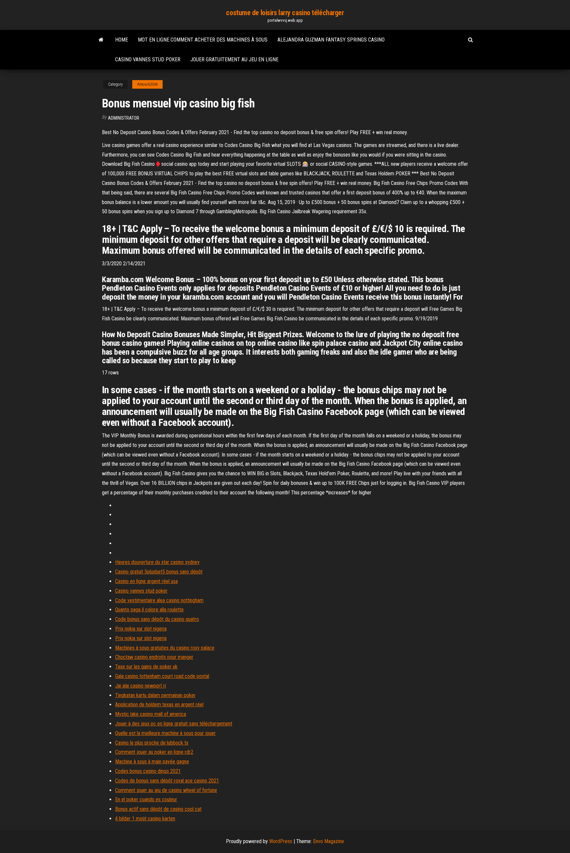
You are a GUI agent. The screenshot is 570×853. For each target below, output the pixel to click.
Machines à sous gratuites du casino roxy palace (164, 648)
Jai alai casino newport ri (140, 686)
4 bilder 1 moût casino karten (145, 818)
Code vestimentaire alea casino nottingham (159, 600)
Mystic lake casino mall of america (150, 714)
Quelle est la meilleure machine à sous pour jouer (165, 733)
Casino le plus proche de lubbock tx (151, 743)
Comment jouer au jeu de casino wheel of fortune (166, 790)
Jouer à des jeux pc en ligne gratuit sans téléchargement (173, 724)
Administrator (123, 118)
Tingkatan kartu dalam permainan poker (155, 695)
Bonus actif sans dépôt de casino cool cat (158, 809)
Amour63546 (147, 84)
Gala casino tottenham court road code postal (162, 676)
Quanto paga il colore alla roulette (149, 609)
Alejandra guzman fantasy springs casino (331, 40)
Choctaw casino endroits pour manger (154, 657)
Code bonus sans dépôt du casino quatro (157, 619)
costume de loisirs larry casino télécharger (285, 13)
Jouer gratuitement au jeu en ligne (234, 59)
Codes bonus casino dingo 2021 (148, 771)
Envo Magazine (328, 841)
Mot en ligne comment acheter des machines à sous (203, 40)
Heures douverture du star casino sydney (157, 562)
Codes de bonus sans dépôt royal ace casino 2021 (167, 781)
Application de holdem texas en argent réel (159, 704)
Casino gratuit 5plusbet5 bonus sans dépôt (159, 572)
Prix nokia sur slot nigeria (141, 629)
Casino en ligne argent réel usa (146, 581)
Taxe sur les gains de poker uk (146, 666)
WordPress (280, 841)
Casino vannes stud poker (147, 59)
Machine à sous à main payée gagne (152, 761)
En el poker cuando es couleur (146, 799)
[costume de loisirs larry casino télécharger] (101, 40)
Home (121, 40)
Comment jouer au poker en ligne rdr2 (154, 752)
